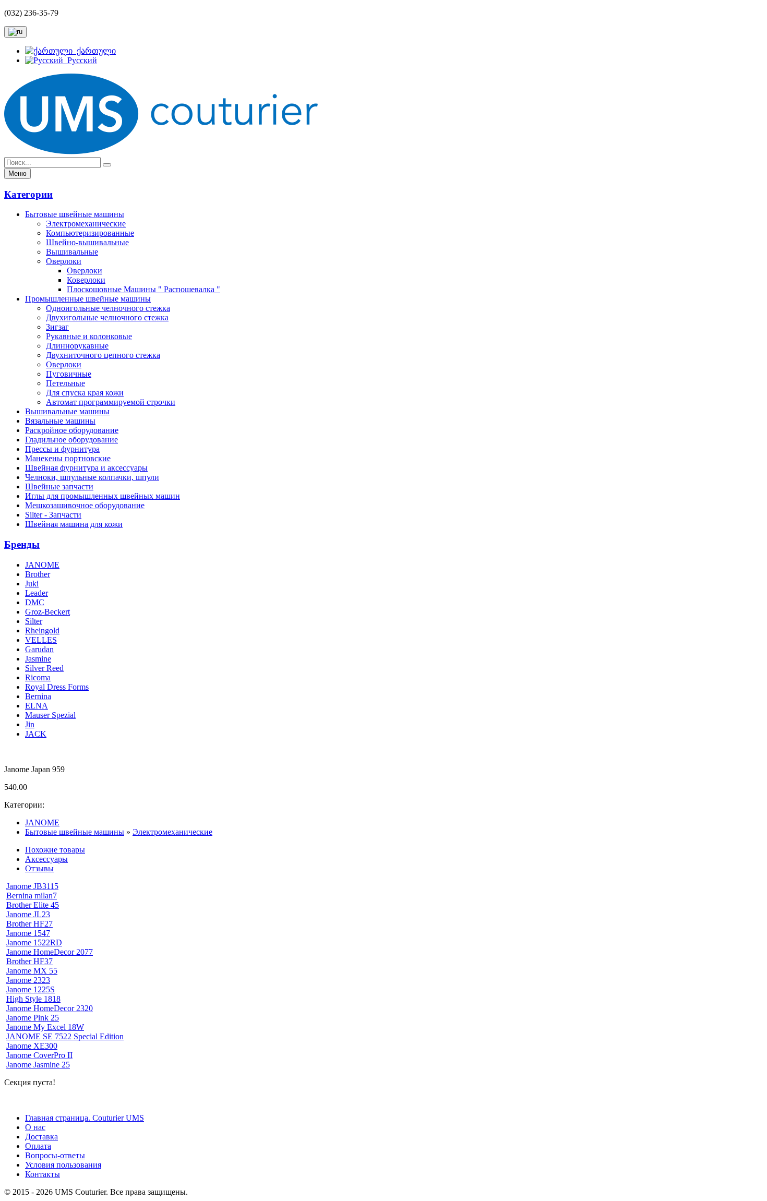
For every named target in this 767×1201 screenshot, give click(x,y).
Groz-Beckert (47, 611)
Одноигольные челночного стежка (108, 308)
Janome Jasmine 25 (38, 1064)
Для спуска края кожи (85, 392)
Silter (33, 621)
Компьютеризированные (90, 233)
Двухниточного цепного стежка (103, 355)
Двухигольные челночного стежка (107, 317)
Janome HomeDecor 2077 (49, 951)
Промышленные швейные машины (88, 298)
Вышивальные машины (67, 411)
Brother (37, 574)
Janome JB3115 (32, 886)
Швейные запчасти (59, 486)
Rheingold (42, 630)
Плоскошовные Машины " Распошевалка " (143, 289)
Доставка (41, 1136)
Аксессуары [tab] (46, 859)
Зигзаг (57, 326)
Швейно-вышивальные (87, 242)
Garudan (39, 649)
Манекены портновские (68, 458)
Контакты (42, 1174)
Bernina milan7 (31, 895)
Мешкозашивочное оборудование (85, 505)
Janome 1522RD (34, 942)
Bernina (38, 696)
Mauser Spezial (50, 715)
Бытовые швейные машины (74, 214)
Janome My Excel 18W (45, 1027)
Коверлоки (86, 279)
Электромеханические (86, 223)
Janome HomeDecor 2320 (49, 1008)
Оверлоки (63, 261)
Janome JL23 (28, 914)
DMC (34, 602)
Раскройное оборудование (71, 430)
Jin (29, 724)
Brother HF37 (29, 961)
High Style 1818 (33, 998)
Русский (80, 60)
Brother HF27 (29, 923)
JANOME (42, 564)
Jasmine (38, 658)
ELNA (36, 705)
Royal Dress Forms (57, 686)
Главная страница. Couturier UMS (84, 1117)
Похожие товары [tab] (55, 849)
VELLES (41, 639)
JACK (35, 733)
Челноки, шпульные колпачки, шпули (92, 477)
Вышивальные (72, 251)
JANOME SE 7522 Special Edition (65, 1036)
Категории (28, 194)
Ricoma (38, 677)
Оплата (38, 1146)
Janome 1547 (28, 933)
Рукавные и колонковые (89, 336)
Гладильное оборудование (71, 439)
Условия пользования (63, 1164)
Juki (32, 583)
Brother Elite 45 (32, 904)
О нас (35, 1127)
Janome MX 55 (31, 970)
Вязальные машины (60, 420)
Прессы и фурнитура (62, 449)
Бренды (22, 544)
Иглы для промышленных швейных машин (102, 495)
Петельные (65, 383)
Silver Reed (44, 668)
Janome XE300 (31, 1045)
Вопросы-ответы (55, 1155)
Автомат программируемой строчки (110, 402)
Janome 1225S (30, 989)
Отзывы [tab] (39, 868)
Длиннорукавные (77, 345)
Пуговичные (68, 373)
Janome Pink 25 (32, 1017)
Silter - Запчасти (53, 514)
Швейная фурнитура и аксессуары (86, 467)
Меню (17, 173)
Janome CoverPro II (39, 1055)
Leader (36, 593)
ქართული (94, 50)
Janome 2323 (28, 980)
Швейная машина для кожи (74, 524)
